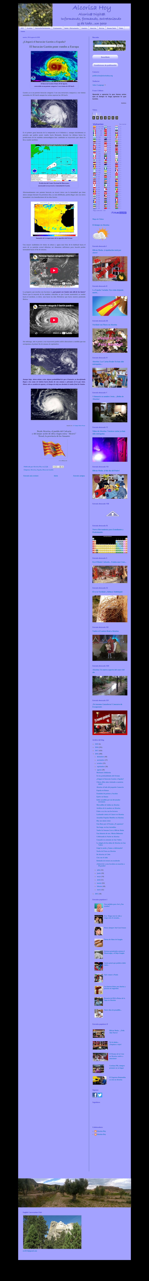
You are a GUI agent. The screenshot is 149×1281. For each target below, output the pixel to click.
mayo (99, 876)
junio (99, 873)
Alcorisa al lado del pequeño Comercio (110, 787)
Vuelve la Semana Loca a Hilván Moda (110, 830)
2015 (97, 894)
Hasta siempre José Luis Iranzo (115, 928)
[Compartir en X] (58, 467)
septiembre (101, 766)
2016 (97, 754)
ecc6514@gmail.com (30, 1251)
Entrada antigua (79, 476)
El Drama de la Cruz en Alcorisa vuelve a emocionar (116, 1056)
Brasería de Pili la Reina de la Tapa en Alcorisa (114, 999)
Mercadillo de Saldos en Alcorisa (108, 805)
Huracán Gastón (47, 470)
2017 (97, 750)
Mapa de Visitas (98, 219)
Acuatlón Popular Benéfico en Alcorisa (110, 818)
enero (99, 890)
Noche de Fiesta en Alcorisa (106, 851)
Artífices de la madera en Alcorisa (108, 808)
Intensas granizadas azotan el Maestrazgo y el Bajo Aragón (114, 952)
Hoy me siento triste (104, 821)
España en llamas (103, 790)
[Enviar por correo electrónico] (54, 467)
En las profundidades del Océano (108, 776)
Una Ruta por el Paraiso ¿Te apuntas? (110, 824)
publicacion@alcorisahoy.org (102, 76)
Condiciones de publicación (105, 65)
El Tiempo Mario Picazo (79, 425)
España (39, 470)
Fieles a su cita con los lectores (107, 811)
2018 (97, 747)
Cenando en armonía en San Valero (109, 840)
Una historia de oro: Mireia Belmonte (110, 833)
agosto (99, 770)
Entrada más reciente (30, 476)
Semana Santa (111, 28)
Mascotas (93, 28)
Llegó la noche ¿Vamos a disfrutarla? (110, 848)
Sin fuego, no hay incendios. (106, 827)
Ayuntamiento (57, 28)
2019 (97, 744)
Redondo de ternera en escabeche (108, 861)
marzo (99, 883)
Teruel (121, 28)
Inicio (56, 476)
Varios (23, 31)
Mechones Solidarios (104, 772)
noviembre (101, 760)
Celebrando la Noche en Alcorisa (108, 836)
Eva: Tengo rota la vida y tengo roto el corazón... (113, 917)
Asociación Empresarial (42, 28)
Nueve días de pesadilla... (113, 1010)
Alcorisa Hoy (101, 1131)
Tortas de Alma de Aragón (113, 939)
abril (99, 880)
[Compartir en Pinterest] (62, 467)
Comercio (84, 28)
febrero (100, 886)
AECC (22, 28)
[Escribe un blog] (56, 467)
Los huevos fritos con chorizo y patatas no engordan (115, 987)
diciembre (100, 757)
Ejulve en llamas (102, 797)
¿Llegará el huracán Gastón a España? (110, 779)
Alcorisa (29, 28)
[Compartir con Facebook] (60, 467)
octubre (100, 763)
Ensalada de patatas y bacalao (107, 793)
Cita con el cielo (102, 857)
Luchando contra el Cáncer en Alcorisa (110, 814)
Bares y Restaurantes (71, 28)
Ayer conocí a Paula (111, 975)
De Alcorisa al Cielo (103, 854)
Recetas (101, 28)
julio (99, 870)
